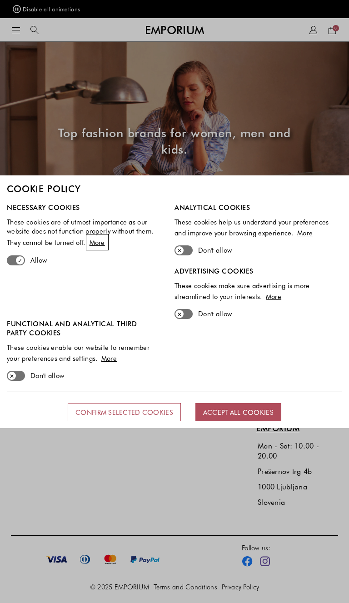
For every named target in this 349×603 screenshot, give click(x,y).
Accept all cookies (238, 412)
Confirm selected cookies (124, 412)
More (97, 242)
